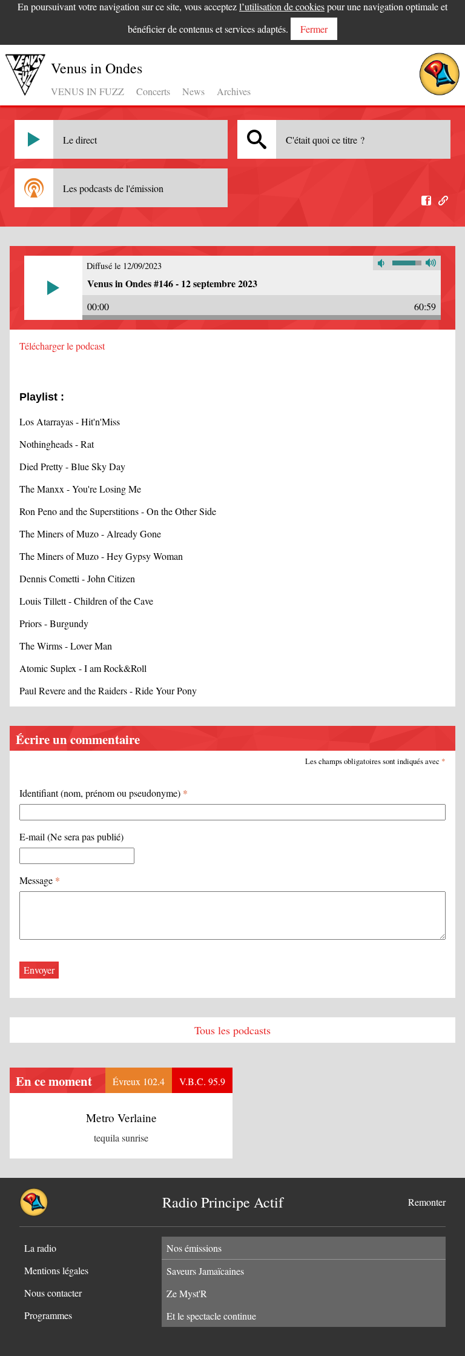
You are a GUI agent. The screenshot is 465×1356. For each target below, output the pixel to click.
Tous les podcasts (232, 1030)
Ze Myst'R (187, 1293)
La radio (40, 1247)
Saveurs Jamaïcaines (205, 1271)
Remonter (427, 1201)
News (193, 91)
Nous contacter (53, 1292)
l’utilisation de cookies (282, 6)
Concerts (153, 91)
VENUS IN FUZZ (87, 91)
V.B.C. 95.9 (202, 1081)
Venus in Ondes (96, 68)
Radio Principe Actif (222, 1202)
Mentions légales (56, 1270)
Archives (234, 91)
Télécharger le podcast (62, 345)
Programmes (48, 1315)
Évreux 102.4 (139, 1081)
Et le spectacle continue (211, 1315)
